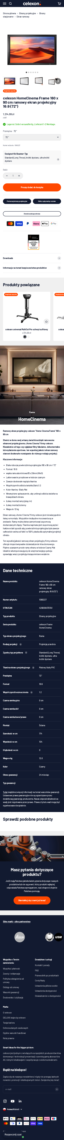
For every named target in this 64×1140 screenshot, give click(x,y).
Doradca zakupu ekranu (32, 214)
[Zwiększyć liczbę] (19, 176)
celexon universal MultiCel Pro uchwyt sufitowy (26, 329)
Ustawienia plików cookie (46, 986)
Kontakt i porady (42, 965)
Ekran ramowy (23, 16)
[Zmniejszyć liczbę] (7, 176)
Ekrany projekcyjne (27, 13)
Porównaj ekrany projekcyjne (17, 201)
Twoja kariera (9, 1022)
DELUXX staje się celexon (14, 1017)
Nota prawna (8, 1038)
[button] (9, 81)
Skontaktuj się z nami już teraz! (32, 900)
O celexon (7, 1012)
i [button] (20, 644)
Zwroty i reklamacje (11, 973)
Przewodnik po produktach (47, 975)
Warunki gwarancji (11, 992)
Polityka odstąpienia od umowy (13, 980)
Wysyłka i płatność (11, 968)
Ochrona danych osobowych (15, 1028)
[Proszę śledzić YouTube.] (13, 1101)
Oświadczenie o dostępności (48, 996)
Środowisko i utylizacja (13, 997)
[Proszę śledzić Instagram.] (5, 1101)
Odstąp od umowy (11, 987)
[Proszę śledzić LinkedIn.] (20, 1101)
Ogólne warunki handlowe (14, 1033)
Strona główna (9, 13)
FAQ (36, 970)
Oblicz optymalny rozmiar (47, 201)
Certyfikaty (40, 980)
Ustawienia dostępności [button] (46, 991)
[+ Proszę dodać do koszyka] (46, 321)
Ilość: (5, 169)
